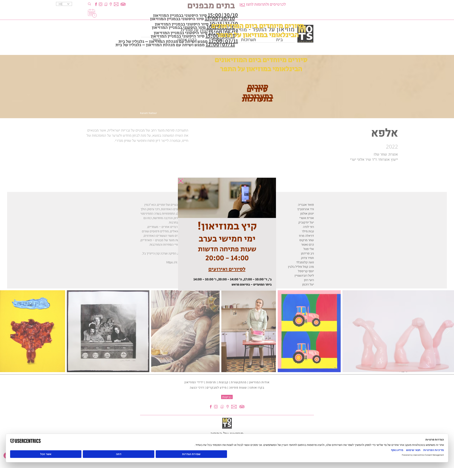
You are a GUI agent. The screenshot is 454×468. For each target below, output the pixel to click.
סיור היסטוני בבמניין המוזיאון (182, 24)
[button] (180, 181)
